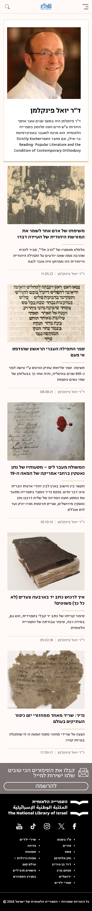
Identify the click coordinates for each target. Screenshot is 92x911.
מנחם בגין (64, 870)
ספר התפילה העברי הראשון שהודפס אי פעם (48, 352)
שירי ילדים (28, 839)
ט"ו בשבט (64, 839)
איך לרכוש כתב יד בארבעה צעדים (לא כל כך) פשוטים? (48, 600)
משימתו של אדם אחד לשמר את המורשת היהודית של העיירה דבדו (51, 234)
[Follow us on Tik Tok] (33, 826)
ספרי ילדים (62, 883)
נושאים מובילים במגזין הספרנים (24, 873)
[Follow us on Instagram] (47, 826)
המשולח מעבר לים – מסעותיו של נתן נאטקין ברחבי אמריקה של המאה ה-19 (47, 470)
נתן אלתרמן (62, 858)
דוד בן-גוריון (61, 864)
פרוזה (31, 845)
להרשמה (46, 786)
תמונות (30, 852)
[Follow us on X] (61, 826)
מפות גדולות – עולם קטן (25, 861)
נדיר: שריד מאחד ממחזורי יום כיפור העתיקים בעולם (50, 718)
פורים (67, 845)
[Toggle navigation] (85, 6)
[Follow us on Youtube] (19, 826)
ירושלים (65, 876)
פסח (68, 852)
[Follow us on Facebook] (74, 826)
